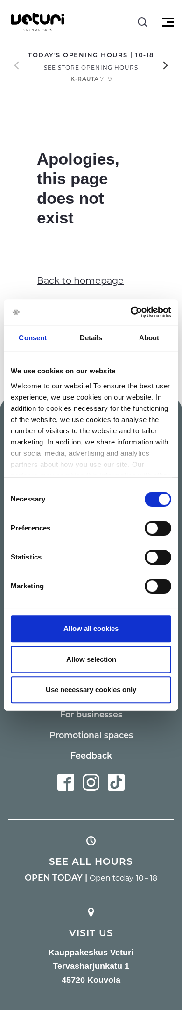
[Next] (166, 65)
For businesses (91, 714)
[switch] (158, 528)
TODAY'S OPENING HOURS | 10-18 (91, 54)
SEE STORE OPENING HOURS (91, 67)
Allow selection (91, 659)
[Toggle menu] (167, 22)
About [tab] (149, 338)
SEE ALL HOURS (91, 861)
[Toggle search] (142, 22)
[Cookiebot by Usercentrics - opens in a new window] (131, 312)
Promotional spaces (91, 734)
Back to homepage (80, 280)
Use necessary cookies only (91, 690)
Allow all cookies (91, 628)
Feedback (91, 755)
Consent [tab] (33, 338)
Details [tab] (91, 338)
